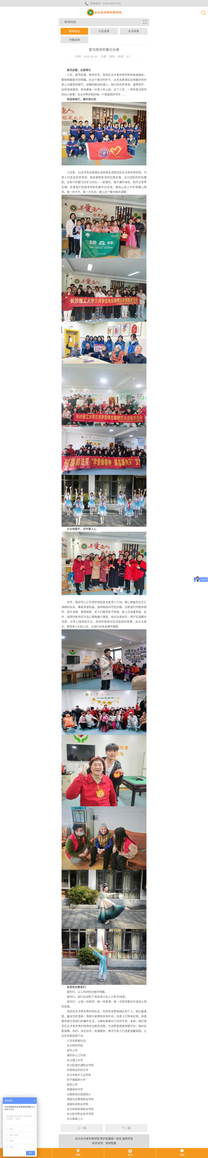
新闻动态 (74, 31)
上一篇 (81, 1128)
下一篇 (126, 1128)
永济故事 (133, 31)
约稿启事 (74, 39)
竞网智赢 (110, 1143)
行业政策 (104, 31)
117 (128, 56)
